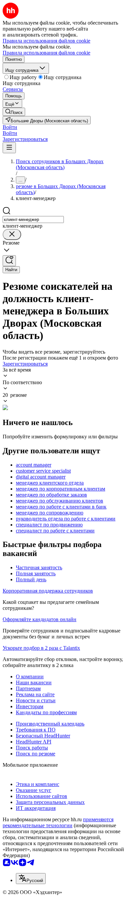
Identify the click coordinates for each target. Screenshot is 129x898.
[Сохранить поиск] (9, 260)
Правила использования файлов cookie (46, 53)
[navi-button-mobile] (9, 147)
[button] (10, 127)
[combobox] (33, 219)
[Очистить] (12, 234)
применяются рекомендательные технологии (58, 822)
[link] (14, 112)
